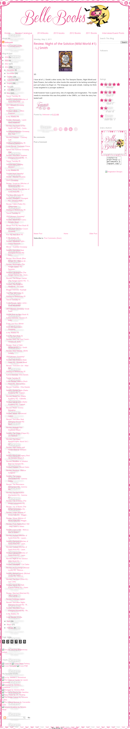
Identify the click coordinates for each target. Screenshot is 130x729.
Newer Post (38, 234)
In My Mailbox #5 (12, 170)
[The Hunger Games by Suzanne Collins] (16, 700)
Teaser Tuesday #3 (13, 300)
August (10, 83)
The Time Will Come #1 (14, 293)
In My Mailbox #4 (12, 238)
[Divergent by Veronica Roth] (13, 690)
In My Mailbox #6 (12, 117)
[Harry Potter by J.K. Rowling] (13, 695)
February (10, 628)
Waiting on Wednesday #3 (15, 296)
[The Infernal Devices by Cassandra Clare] (16, 705)
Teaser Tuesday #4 (13, 213)
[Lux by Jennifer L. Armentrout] (14, 677)
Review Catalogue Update (15, 599)
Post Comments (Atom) (52, 238)
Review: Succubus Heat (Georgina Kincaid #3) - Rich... (15, 421)
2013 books (58, 33)
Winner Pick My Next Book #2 (17, 225)
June (9, 90)
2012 (7, 64)
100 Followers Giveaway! (15, 216)
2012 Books (75, 33)
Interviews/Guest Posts (113, 33)
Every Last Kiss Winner (15, 324)
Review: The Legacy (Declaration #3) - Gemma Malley (16, 478)
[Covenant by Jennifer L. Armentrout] (16, 687)
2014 (7, 57)
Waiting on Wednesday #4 (15, 210)
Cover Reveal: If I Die (14, 617)
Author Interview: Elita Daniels (17, 375)
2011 (7, 67)
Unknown (9, 42)
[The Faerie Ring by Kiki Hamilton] (15, 692)
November (11, 73)
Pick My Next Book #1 (14, 336)
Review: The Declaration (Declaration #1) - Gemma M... (16, 495)
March (9, 624)
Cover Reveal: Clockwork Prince (18, 146)
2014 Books (42, 33)
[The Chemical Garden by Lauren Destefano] (16, 682)
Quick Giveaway (12, 180)
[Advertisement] (53, 215)
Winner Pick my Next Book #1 (17, 314)
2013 (7, 61)
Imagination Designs (70, 728)
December (11, 70)
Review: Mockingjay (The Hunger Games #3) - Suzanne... (15, 266)
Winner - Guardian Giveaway (16, 247)
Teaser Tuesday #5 (13, 161)
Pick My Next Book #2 (14, 235)
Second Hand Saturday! (15, 174)
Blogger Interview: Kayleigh (16, 290)
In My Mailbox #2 (12, 614)
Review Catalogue (23, 33)
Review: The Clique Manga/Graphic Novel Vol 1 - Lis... (17, 441)
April (9, 621)
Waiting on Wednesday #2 (15, 371)
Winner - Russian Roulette (15, 177)
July (8, 87)
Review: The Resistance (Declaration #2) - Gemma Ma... (16, 486)
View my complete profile (12, 46)
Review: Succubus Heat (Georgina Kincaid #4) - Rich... (15, 252)
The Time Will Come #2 (14, 195)
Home (7, 33)
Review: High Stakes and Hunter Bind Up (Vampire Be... (16, 449)
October (10, 77)
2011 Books (91, 33)
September (11, 80)
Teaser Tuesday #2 (13, 378)
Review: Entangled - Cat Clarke (17, 564)
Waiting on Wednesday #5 (15, 143)
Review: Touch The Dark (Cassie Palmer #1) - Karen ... (17, 587)
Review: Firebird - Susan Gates (17, 467)
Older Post (93, 234)
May (9, 93)
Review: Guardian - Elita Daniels (18, 387)
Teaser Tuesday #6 (13, 96)
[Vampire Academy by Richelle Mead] (16, 710)
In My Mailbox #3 (12, 333)
